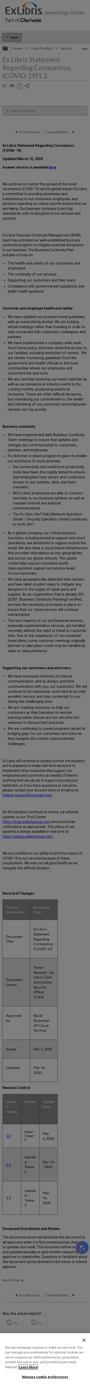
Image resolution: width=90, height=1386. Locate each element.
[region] (45, 1359)
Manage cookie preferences (45, 1377)
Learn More (28, 1367)
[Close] (84, 1340)
